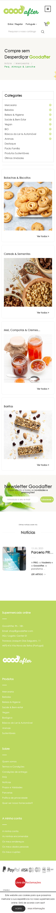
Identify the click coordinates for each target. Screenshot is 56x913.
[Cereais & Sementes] (28, 282)
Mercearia (11, 105)
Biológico (7, 717)
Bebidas (9, 109)
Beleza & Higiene (14, 114)
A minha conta (10, 831)
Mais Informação (36, 908)
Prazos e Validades (12, 787)
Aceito (18, 908)
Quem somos (9, 761)
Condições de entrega (14, 771)
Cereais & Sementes (17, 253)
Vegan (8, 124)
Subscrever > (47, 499)
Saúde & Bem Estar (15, 119)
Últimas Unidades (14, 158)
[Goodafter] (21, 10)
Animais (9, 138)
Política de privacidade (15, 797)
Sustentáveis (8, 733)
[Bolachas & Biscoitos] (28, 206)
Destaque (10, 143)
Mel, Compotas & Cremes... (22, 330)
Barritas (8, 406)
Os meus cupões (11, 852)
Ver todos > (43, 236)
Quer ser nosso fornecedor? (17, 803)
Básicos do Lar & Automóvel (20, 133)
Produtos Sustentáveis (17, 153)
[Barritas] (28, 435)
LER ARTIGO (37, 574)
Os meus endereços (13, 841)
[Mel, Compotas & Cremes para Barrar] (28, 358)
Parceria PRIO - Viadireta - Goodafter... (42, 552)
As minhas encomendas (15, 836)
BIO (7, 129)
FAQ (4, 777)
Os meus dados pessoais (15, 846)
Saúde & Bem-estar (12, 707)
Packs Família (12, 148)
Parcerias (7, 792)
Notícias (6, 782)
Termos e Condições (13, 766)
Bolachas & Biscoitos (17, 177)
